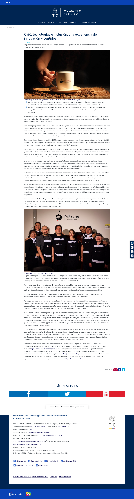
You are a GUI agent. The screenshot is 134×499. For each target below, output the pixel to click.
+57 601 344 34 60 (37, 427)
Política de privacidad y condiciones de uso (30, 477)
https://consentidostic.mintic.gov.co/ (43, 349)
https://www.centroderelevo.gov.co (78, 359)
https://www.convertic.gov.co (72, 354)
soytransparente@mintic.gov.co (50, 435)
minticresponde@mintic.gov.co (39, 432)
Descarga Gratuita (54, 22)
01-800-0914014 (65, 427)
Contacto (53, 477)
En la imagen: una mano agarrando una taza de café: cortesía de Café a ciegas (52, 100)
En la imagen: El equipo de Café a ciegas (38, 273)
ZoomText (73, 22)
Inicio (9, 28)
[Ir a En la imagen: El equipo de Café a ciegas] (67, 240)
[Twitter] (123, 369)
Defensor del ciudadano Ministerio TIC (27, 444)
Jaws (65, 22)
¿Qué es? (41, 22)
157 (30, 429)
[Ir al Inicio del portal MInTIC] (112, 422)
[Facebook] (119, 369)
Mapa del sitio (65, 477)
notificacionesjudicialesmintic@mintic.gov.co (29, 441)
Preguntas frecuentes (88, 22)
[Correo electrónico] (115, 369)
